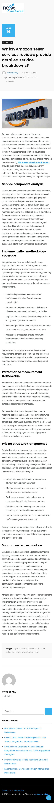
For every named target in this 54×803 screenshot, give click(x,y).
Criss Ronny (9, 691)
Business (7, 42)
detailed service (30, 652)
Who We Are (19, 790)
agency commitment (25, 648)
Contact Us (6, 790)
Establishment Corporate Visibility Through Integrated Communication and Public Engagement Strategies (27, 750)
